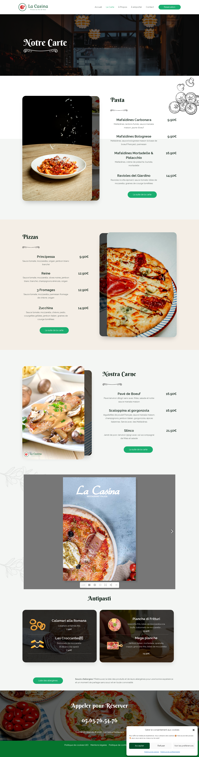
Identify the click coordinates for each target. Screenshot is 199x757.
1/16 (83, 585)
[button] (193, 730)
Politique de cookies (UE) (76, 745)
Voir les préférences (183, 746)
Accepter (139, 746)
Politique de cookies (151, 752)
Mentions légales (99, 745)
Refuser (161, 746)
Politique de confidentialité (170, 752)
